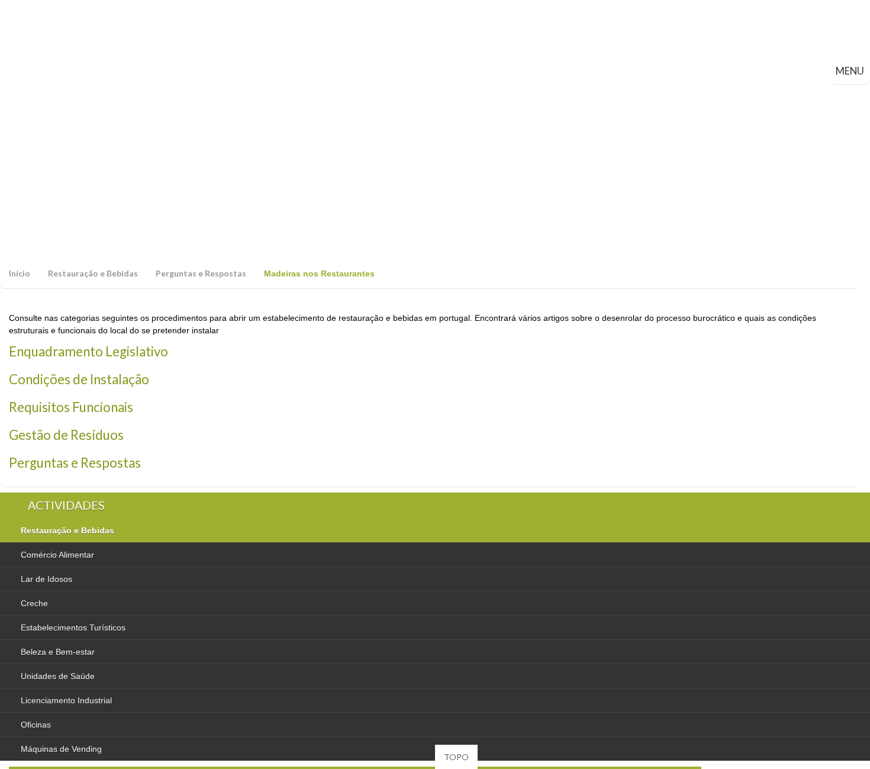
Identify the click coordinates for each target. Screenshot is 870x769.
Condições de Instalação (79, 379)
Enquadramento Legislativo (88, 351)
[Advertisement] (435, 173)
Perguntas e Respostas (201, 273)
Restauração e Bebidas (93, 273)
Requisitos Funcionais (71, 407)
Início (19, 273)
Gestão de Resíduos (66, 435)
